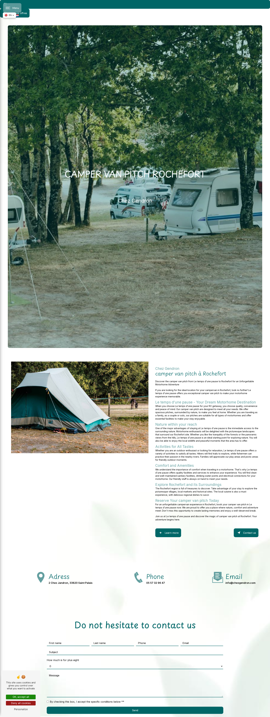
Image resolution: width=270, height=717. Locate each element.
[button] (9, 15)
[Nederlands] (17, 15)
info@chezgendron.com (240, 582)
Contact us (249, 532)
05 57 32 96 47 (155, 582)
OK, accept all (21, 696)
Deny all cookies (21, 703)
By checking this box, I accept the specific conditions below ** (87, 701)
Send (135, 710)
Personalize (21, 709)
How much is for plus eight (63, 660)
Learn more (172, 532)
